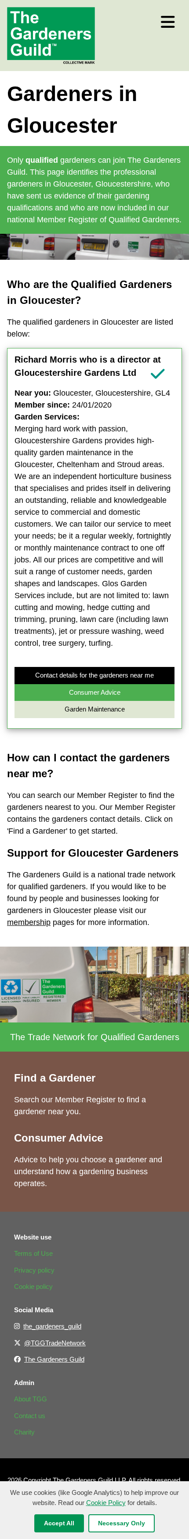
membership (29, 922)
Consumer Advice (94, 692)
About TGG (30, 1399)
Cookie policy (33, 1286)
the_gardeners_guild (52, 1326)
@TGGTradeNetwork (55, 1343)
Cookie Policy (106, 1502)
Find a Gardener (54, 1078)
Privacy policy (34, 1270)
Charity (24, 1432)
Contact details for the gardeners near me (94, 675)
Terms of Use (33, 1253)
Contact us (29, 1415)
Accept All (59, 1523)
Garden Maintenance (95, 709)
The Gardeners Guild (54, 1359)
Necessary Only (121, 1523)
